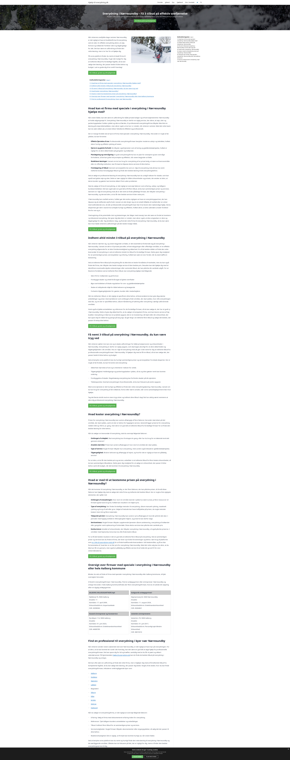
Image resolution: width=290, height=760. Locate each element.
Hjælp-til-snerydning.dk (98, 2)
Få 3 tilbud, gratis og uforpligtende (145, 21)
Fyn (173, 2)
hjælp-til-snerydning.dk (121, 655)
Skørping (94, 681)
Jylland (167, 2)
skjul (108, 80)
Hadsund (94, 708)
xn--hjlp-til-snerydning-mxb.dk (103, 542)
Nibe (92, 696)
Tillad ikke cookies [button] (151, 756)
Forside (160, 2)
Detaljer (161, 753)
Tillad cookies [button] (137, 756)
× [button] (288, 749)
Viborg (93, 692)
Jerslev (93, 700)
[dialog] (145, 754)
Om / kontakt (189, 2)
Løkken (93, 685)
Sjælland (180, 2)
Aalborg (94, 673)
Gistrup (93, 704)
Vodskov (94, 677)
